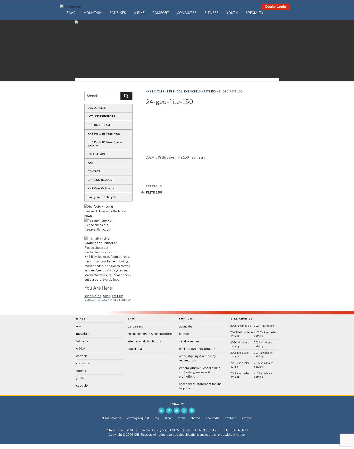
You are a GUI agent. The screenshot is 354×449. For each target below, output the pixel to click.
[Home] (62, 13)
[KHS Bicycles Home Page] (78, 7)
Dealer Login (275, 7)
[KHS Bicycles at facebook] (169, 410)
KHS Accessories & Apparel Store (150, 333)
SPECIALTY (255, 13)
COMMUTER (187, 13)
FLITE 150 (209, 91)
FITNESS (211, 13)
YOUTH (232, 13)
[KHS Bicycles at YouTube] (177, 410)
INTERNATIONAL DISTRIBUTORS (144, 341)
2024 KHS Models (189, 91)
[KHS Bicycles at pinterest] (192, 410)
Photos (195, 418)
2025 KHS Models (240, 325)
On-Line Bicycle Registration (197, 348)
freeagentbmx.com (97, 229)
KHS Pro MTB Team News (104, 133)
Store (168, 418)
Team (181, 418)
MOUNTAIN (92, 13)
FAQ (90, 162)
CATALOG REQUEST (101, 179)
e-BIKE (139, 13)
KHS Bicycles (155, 91)
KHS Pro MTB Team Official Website (105, 144)
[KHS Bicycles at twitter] (161, 410)
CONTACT (94, 171)
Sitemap (247, 418)
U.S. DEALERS (97, 107)
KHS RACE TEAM (99, 125)
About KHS (186, 326)
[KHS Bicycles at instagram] (184, 410)
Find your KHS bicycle (102, 197)
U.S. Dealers (135, 326)
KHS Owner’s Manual (101, 188)
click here (101, 211)
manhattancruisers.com (100, 252)
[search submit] (126, 96)
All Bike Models (112, 418)
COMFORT (160, 13)
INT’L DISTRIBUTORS (101, 116)
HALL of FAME (97, 154)
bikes (170, 91)
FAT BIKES (118, 13)
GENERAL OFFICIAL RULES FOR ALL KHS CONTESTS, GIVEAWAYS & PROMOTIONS (199, 372)
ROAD (71, 13)
